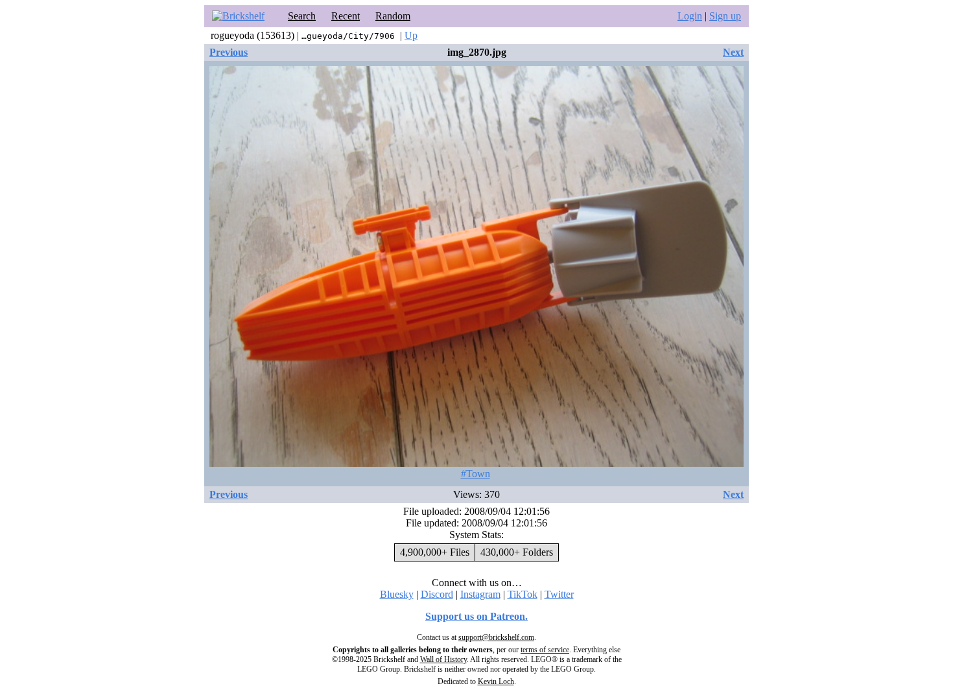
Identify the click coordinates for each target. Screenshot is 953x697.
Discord (437, 594)
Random (392, 15)
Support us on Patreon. (476, 616)
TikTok (522, 594)
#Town (475, 473)
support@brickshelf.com (496, 637)
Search (302, 15)
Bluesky (397, 594)
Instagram (480, 594)
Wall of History (443, 659)
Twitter (559, 594)
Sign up (725, 15)
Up (411, 35)
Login (689, 15)
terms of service (545, 649)
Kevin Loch (496, 681)
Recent (345, 15)
